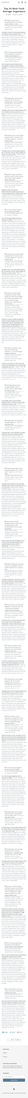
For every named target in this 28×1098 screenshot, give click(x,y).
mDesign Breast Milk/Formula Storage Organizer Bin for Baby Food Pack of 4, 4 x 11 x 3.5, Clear (14, 485)
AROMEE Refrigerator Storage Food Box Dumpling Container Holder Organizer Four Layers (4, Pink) (13, 581)
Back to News (15, 1039)
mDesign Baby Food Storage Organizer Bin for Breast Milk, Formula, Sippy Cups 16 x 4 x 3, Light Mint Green (14, 829)
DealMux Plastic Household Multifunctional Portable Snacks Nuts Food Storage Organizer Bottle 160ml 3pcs (14, 191)
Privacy (5, 1056)
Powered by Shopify (21, 1093)
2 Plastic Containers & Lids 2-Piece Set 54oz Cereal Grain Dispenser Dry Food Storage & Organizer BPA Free (13, 662)
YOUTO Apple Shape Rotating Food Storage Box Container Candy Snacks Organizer (12, 65)
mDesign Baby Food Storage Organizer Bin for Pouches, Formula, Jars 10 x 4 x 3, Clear (14, 111)
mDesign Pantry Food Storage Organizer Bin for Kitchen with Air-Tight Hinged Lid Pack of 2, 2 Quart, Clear (13, 152)
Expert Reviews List (11, 1093)
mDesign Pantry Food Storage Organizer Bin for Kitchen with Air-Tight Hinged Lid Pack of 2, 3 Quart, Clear (13, 271)
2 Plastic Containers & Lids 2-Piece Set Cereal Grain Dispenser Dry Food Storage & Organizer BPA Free (14, 365)
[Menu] (25, 2)
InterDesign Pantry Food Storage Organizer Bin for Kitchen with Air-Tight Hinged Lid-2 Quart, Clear (13, 402)
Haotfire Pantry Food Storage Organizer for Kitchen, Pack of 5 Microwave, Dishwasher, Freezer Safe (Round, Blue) (13, 621)
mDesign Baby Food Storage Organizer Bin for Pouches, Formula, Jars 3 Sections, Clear (14, 862)
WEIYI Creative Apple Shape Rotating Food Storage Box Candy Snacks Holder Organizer (14, 956)
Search (5, 1053)
